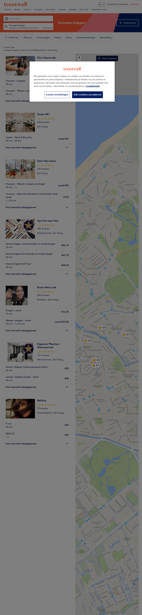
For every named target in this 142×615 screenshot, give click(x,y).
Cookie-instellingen (57, 94)
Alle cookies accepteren (87, 94)
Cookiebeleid (93, 86)
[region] (72, 81)
